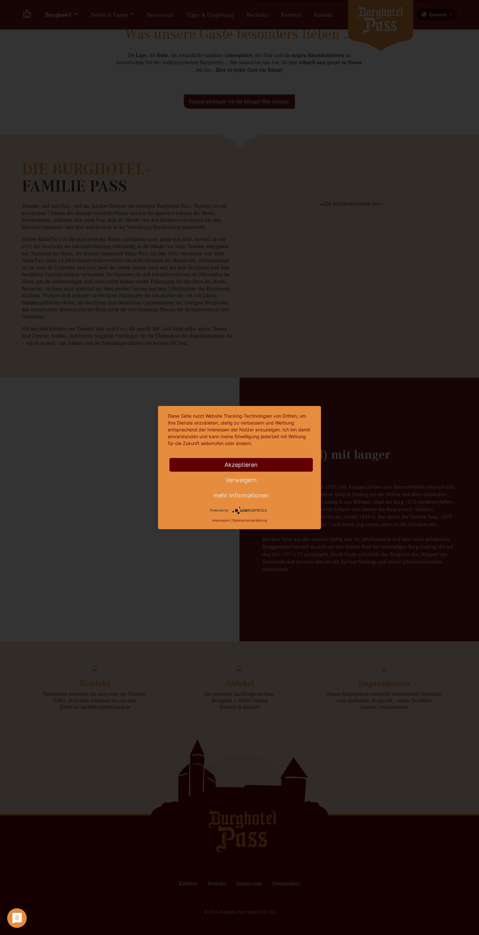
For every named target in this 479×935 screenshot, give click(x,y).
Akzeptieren (241, 464)
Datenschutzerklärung (249, 520)
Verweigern (241, 480)
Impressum (220, 520)
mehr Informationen (241, 495)
